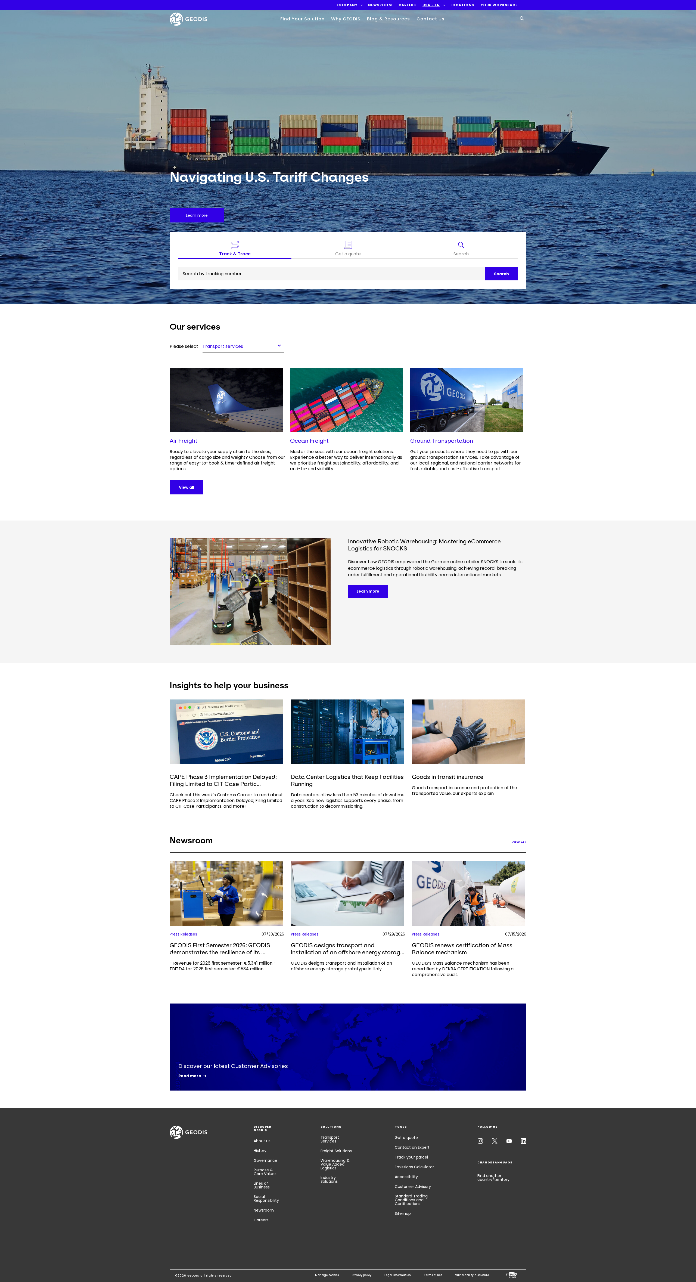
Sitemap (403, 1213)
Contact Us (431, 19)
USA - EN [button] (431, 5)
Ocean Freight (309, 441)
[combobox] (243, 345)
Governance (265, 1160)
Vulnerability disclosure (472, 1275)
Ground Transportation (441, 441)
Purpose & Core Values (265, 1172)
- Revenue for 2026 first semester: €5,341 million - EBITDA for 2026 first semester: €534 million (223, 966)
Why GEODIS (346, 19)
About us (262, 1141)
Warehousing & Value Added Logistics (335, 1164)
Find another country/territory (493, 1177)
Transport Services (330, 1139)
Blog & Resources (388, 19)
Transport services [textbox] (223, 346)
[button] (347, 5)
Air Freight (183, 441)
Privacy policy (361, 1275)
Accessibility (406, 1177)
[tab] (461, 250)
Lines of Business (262, 1185)
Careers (261, 1220)
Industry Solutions (329, 1179)
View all (186, 487)
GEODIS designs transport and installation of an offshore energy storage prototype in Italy (341, 966)
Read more (189, 1076)
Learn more (368, 591)
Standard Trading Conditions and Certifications (411, 1200)
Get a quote (406, 1137)
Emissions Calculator (414, 1167)
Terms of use (433, 1275)
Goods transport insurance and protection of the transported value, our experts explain (464, 791)
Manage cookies (327, 1275)
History (260, 1151)
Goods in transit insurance (447, 777)
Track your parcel (411, 1157)
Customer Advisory (413, 1186)
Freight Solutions (336, 1151)
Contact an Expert (412, 1147)
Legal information (397, 1275)
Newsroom (264, 1210)
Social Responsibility (266, 1198)
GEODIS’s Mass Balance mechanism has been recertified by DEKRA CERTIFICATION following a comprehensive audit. (463, 969)
